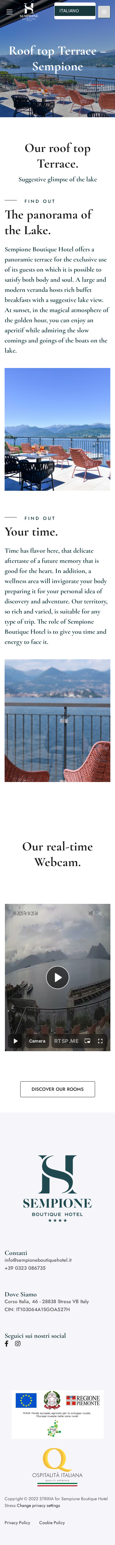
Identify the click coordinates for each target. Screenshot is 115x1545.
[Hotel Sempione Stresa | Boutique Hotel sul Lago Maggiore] (34, 12)
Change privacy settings (38, 1505)
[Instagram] (18, 1343)
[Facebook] (6, 1343)
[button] (57, 1089)
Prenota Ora (104, 12)
